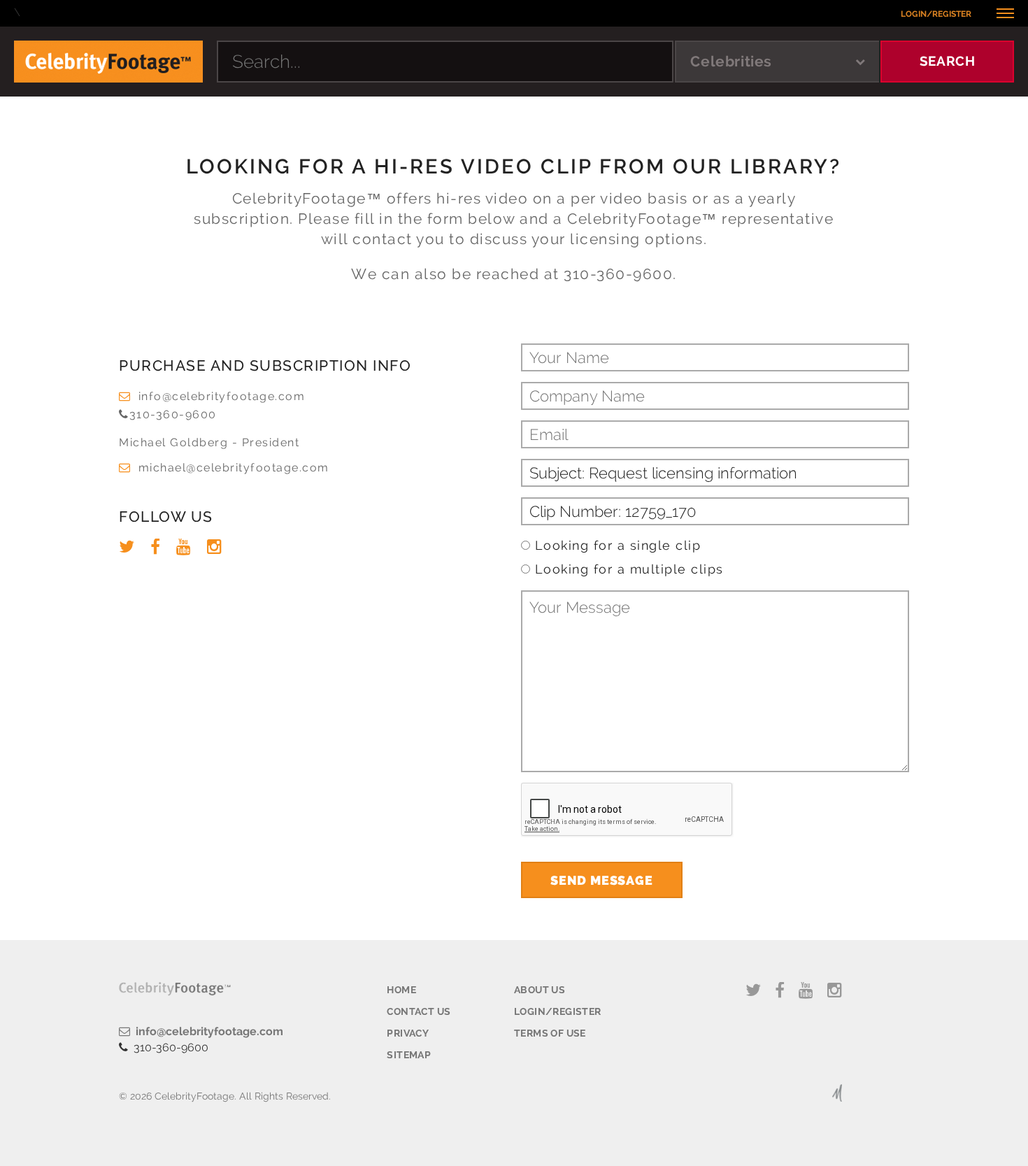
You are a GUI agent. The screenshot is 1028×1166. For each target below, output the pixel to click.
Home (401, 989)
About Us (539, 989)
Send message (601, 880)
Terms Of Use (550, 1033)
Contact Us (418, 1011)
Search (948, 61)
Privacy (408, 1033)
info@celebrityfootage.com (221, 396)
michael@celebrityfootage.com (233, 467)
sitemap (409, 1054)
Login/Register (936, 14)
